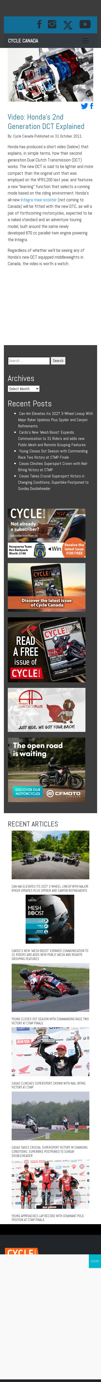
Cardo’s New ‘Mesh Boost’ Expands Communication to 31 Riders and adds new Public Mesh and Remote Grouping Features (52, 438)
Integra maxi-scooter (39, 200)
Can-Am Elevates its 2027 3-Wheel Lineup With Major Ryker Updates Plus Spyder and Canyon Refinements (55, 420)
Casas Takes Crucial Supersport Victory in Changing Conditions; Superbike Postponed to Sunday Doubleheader (53, 482)
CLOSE (95, 1261)
